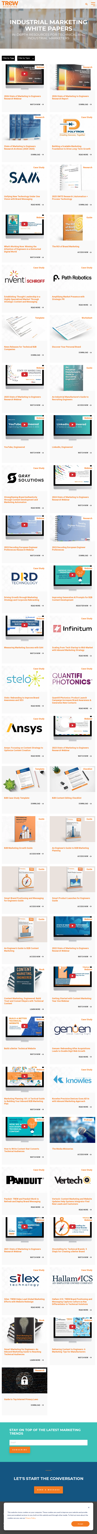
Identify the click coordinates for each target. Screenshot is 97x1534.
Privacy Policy (30, 1518)
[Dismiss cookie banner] (89, 1507)
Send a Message (48, 1490)
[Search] (86, 4)
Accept (80, 1524)
